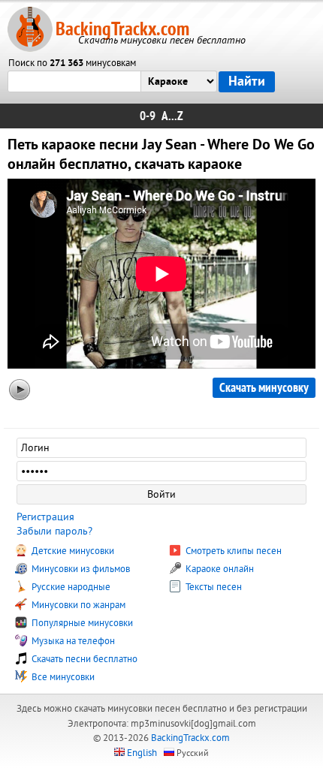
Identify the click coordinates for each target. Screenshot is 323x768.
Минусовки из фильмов (79, 569)
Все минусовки (62, 677)
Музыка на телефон (72, 641)
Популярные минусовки (81, 623)
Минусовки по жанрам (77, 605)
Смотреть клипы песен (232, 551)
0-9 (147, 116)
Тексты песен (212, 587)
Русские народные (69, 587)
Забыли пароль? (54, 531)
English (142, 753)
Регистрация (45, 517)
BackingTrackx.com (122, 29)
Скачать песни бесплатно (83, 659)
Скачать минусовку (264, 388)
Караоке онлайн (218, 569)
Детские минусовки (71, 551)
